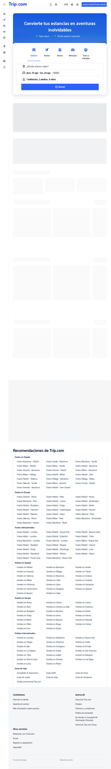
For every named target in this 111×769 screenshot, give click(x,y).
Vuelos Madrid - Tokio (85, 469)
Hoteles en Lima (24, 597)
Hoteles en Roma (24, 535)
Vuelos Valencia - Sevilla (27, 416)
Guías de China (82, 606)
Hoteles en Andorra (84, 509)
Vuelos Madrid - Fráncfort (27, 443)
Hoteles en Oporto (54, 535)
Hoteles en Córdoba (84, 513)
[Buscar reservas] (77, 4)
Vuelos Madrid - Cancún (85, 478)
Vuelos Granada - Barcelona (28, 420)
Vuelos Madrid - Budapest (28, 438)
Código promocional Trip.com (29, 615)
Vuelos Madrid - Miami (85, 487)
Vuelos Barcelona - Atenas (28, 456)
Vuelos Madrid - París (55, 430)
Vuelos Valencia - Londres (57, 474)
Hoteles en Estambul (55, 575)
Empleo (78, 637)
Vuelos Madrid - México (56, 487)
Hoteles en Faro (23, 561)
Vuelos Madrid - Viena (55, 447)
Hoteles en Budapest (26, 544)
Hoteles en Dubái (83, 575)
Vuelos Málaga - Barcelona (57, 412)
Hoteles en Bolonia (54, 553)
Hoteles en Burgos (24, 526)
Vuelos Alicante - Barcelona (28, 403)
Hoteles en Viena (53, 548)
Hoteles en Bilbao (24, 513)
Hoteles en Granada (25, 505)
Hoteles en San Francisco (86, 584)
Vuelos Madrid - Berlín (85, 438)
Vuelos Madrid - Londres (27, 465)
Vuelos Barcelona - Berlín (56, 456)
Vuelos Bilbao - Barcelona (86, 403)
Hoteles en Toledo (83, 505)
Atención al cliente (20, 633)
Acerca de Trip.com (83, 633)
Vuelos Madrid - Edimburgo (57, 482)
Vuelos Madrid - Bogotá (56, 478)
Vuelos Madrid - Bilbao (55, 408)
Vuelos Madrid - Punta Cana (28, 491)
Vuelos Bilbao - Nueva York (87, 474)
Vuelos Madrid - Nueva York (57, 465)
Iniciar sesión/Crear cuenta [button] (94, 4)
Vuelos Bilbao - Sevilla (55, 399)
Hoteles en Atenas (83, 548)
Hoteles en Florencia (84, 540)
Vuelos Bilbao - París (54, 451)
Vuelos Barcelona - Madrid (28, 395)
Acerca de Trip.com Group (86, 658)
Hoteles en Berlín (24, 553)
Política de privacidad (84, 646)
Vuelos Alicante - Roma (26, 430)
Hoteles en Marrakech (55, 571)
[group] (42, 36)
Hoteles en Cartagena (55, 579)
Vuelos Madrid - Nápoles (27, 447)
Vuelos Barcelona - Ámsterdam (88, 451)
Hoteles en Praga (24, 548)
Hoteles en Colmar (83, 557)
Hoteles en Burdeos (54, 544)
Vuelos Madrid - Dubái (26, 482)
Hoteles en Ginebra (54, 592)
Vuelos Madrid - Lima (84, 482)
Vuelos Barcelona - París (27, 434)
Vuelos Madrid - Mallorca (27, 412)
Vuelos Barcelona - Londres (28, 474)
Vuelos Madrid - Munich (85, 443)
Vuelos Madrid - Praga (55, 438)
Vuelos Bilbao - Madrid (26, 399)
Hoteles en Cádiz (53, 513)
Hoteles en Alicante (84, 522)
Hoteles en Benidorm (55, 500)
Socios (15, 671)
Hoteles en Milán (24, 557)
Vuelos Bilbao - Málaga (26, 408)
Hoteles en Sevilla (83, 500)
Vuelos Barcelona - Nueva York (59, 491)
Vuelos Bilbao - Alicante (56, 416)
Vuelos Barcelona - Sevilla (86, 395)
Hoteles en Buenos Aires (27, 592)
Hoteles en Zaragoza (54, 522)
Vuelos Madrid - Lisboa (55, 434)
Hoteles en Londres (25, 571)
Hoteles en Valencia (25, 509)
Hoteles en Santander (85, 518)
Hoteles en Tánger (24, 575)
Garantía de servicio (21, 637)
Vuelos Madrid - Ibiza (84, 408)
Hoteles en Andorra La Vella (57, 540)
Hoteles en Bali (23, 579)
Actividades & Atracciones (27, 606)
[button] (4, 4)
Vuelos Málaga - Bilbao (85, 412)
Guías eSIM (51, 606)
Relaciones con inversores (23, 667)
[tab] (33, 53)
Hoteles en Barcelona (55, 509)
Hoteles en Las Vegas (85, 592)
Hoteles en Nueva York (85, 571)
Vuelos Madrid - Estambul (57, 469)
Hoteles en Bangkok (84, 588)
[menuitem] (4, 13)
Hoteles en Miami (53, 597)
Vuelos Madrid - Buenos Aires (88, 465)
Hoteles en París (23, 540)
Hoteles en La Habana (26, 584)
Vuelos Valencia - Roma (26, 451)
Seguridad (17, 680)
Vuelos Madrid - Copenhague (58, 443)
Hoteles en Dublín (83, 544)
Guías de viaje (52, 610)
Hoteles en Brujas (53, 561)
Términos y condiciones (85, 641)
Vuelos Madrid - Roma (85, 430)
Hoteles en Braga (53, 557)
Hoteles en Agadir (53, 588)
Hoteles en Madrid (24, 500)
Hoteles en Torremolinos (27, 522)
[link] (50, 4)
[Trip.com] (18, 4)
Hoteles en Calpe (53, 526)
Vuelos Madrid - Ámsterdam (87, 434)
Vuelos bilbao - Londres (27, 469)
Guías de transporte (84, 610)
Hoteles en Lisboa (83, 535)
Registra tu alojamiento (22, 676)
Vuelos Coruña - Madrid (85, 416)
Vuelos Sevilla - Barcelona (57, 395)
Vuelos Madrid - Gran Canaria (58, 420)
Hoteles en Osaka (53, 584)
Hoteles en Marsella (84, 553)
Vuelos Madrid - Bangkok (27, 478)
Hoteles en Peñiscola (26, 518)
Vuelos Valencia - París (85, 447)
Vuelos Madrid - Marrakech (28, 487)
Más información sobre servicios (26, 641)
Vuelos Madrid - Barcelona (86, 399)
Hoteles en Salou (53, 518)
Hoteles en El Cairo (83, 579)
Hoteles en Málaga (54, 505)
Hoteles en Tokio (24, 588)
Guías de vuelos (23, 610)
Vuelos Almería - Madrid (56, 403)
